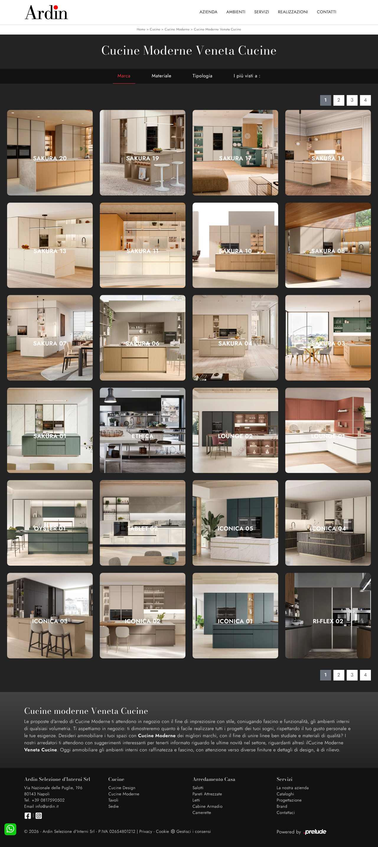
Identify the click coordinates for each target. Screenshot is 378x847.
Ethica (143, 436)
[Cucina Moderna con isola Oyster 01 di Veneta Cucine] (50, 523)
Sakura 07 (50, 343)
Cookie (162, 832)
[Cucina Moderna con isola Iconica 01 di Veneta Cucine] (235, 615)
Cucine (155, 29)
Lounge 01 (328, 436)
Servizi (261, 12)
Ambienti (236, 12)
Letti (196, 800)
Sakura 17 (235, 158)
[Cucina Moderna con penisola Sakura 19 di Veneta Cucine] (142, 152)
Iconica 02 (142, 621)
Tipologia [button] (202, 76)
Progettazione (289, 800)
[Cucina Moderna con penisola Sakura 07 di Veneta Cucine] (50, 338)
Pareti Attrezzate (207, 794)
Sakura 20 (50, 158)
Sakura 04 (235, 343)
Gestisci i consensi (193, 832)
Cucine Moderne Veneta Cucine (217, 29)
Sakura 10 (235, 251)
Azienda (209, 12)
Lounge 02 (235, 436)
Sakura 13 (50, 251)
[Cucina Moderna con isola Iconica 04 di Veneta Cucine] (328, 523)
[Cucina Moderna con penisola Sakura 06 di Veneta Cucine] (142, 338)
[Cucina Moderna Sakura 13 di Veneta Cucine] (50, 245)
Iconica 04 (328, 529)
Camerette (202, 813)
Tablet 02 (143, 529)
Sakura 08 (328, 251)
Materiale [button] (162, 76)
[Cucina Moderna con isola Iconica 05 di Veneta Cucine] (235, 523)
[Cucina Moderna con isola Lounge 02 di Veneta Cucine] (235, 430)
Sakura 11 (143, 251)
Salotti (198, 788)
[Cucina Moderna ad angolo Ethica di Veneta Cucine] (142, 430)
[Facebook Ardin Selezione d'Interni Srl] (27, 815)
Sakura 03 (328, 343)
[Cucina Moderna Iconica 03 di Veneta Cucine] (50, 615)
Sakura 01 (49, 436)
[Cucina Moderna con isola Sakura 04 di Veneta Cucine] (235, 338)
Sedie (113, 807)
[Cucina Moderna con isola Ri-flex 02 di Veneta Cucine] (328, 615)
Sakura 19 (142, 158)
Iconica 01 (235, 621)
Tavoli (113, 800)
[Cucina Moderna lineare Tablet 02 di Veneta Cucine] (142, 523)
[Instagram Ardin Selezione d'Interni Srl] (38, 815)
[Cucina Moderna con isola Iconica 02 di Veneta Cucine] (142, 615)
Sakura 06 (143, 343)
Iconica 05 (235, 529)
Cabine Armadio (208, 807)
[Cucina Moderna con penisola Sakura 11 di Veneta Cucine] (142, 245)
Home (141, 29)
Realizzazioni (293, 12)
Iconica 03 (50, 621)
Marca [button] (124, 76)
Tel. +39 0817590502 (44, 800)
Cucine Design (122, 788)
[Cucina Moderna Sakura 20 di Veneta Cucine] (50, 152)
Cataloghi (285, 794)
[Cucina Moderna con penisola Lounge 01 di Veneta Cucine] (328, 430)
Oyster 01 (50, 529)
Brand (282, 807)
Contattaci (286, 813)
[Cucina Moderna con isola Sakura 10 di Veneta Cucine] (235, 245)
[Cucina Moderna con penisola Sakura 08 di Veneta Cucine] (328, 245)
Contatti (326, 12)
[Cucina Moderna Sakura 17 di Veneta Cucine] (235, 152)
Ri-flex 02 (328, 621)
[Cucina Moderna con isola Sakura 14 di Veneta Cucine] (328, 152)
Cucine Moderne (177, 29)
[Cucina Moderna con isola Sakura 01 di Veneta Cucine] (50, 430)
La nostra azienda (293, 788)
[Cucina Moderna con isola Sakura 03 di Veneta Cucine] (328, 338)
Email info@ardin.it (41, 807)
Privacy (145, 832)
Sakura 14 (328, 158)
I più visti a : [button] (247, 76)
